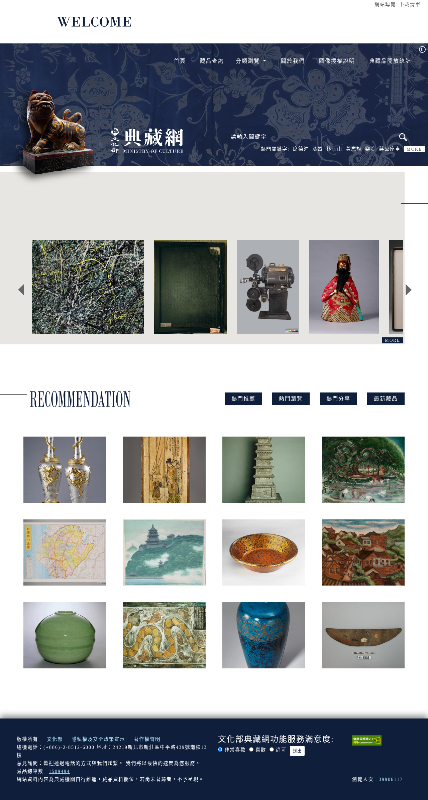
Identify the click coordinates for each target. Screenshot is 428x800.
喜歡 (260, 750)
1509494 (59, 771)
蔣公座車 (390, 149)
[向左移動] (21, 290)
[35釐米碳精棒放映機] (268, 287)
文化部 (55, 739)
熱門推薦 (243, 399)
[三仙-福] (344, 287)
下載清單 (410, 4)
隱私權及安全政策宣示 (98, 739)
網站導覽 (385, 4)
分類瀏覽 (249, 61)
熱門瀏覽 (291, 399)
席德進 (301, 149)
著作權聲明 (147, 739)
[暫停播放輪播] (422, 49)
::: (368, 4)
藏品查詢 (212, 61)
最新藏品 (386, 399)
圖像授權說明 (337, 61)
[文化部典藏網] (147, 139)
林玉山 (334, 149)
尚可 (281, 750)
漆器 (317, 149)
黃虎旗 (354, 149)
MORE (414, 149)
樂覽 (370, 149)
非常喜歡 (235, 750)
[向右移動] (408, 290)
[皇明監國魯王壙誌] (190, 287)
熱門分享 (338, 399)
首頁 (180, 61)
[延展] (88, 287)
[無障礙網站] (367, 740)
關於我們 (293, 61)
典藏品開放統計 (390, 61)
